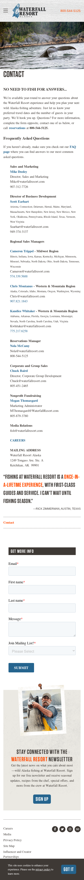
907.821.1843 (19, 301)
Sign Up (42, 799)
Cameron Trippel (22, 251)
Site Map (9, 846)
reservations (17, 127)
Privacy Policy (12, 840)
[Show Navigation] (5, 11)
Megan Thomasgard (24, 400)
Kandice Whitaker (22, 311)
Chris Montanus (22, 286)
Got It (69, 869)
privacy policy (43, 869)
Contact (8, 522)
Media (7, 834)
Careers (8, 828)
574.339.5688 (19, 276)
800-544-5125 (70, 11)
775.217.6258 (19, 331)
